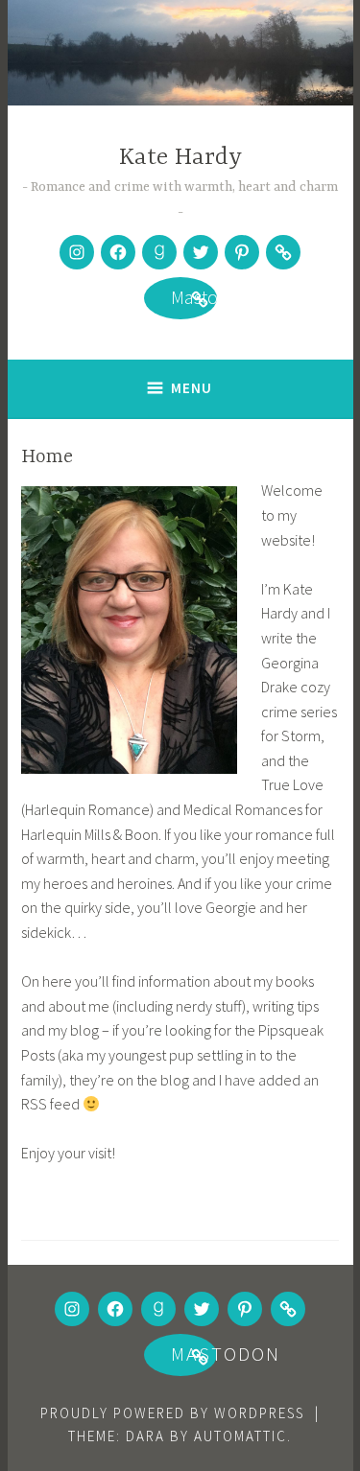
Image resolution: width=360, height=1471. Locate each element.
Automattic (240, 1436)
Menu (191, 388)
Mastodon (180, 300)
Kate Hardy (180, 158)
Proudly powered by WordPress (172, 1413)
